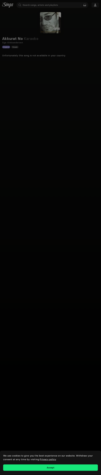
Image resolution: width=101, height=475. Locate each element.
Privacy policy (48, 459)
